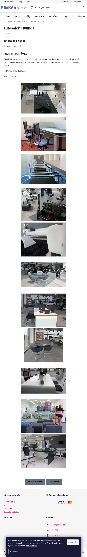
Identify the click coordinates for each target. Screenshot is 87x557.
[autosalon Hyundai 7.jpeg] (43, 345)
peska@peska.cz (58, 525)
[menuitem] (6, 16)
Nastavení (14, 551)
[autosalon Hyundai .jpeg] (43, 96)
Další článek (54, 482)
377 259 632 (56, 530)
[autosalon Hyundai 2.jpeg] (43, 167)
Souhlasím (72, 542)
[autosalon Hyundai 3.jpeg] (43, 203)
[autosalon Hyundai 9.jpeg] (43, 416)
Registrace (77, 2)
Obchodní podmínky (12, 512)
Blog (20, 2)
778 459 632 (56, 535)
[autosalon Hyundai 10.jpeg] (43, 451)
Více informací (31, 546)
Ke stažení (8, 509)
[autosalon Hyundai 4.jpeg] (43, 239)
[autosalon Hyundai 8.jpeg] (43, 376)
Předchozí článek (35, 482)
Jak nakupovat (9, 2)
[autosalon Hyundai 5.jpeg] (43, 270)
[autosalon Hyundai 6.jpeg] (43, 309)
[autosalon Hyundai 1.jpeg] (43, 133)
